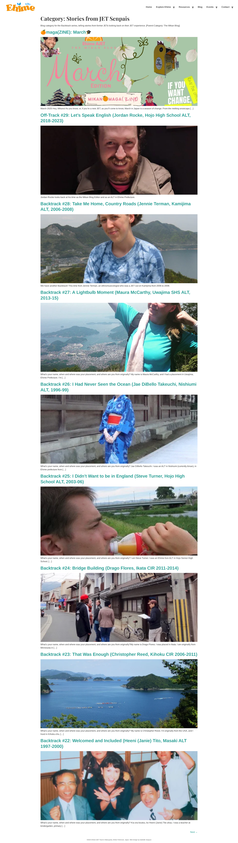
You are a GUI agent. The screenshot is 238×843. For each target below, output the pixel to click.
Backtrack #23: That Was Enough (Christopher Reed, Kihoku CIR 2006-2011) (118, 654)
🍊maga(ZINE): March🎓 (65, 32)
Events (210, 7)
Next (194, 832)
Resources (184, 7)
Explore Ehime (163, 7)
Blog (200, 7)
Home (149, 7)
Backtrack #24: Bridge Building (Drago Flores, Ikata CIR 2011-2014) (109, 568)
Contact (225, 7)
